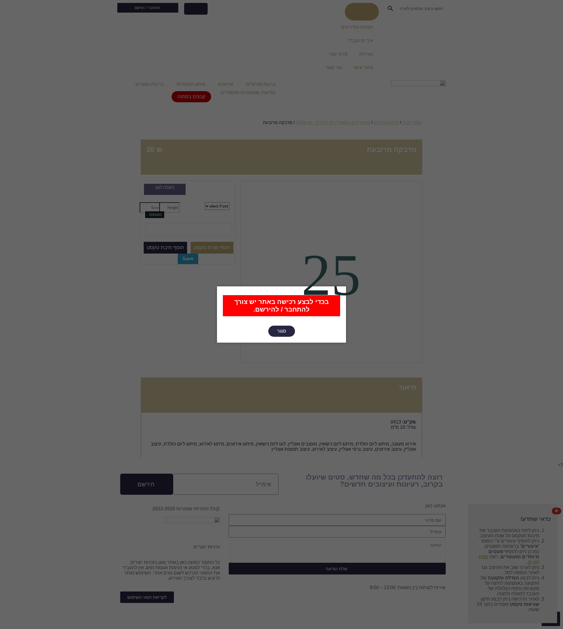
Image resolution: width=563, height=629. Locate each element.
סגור (281, 331)
